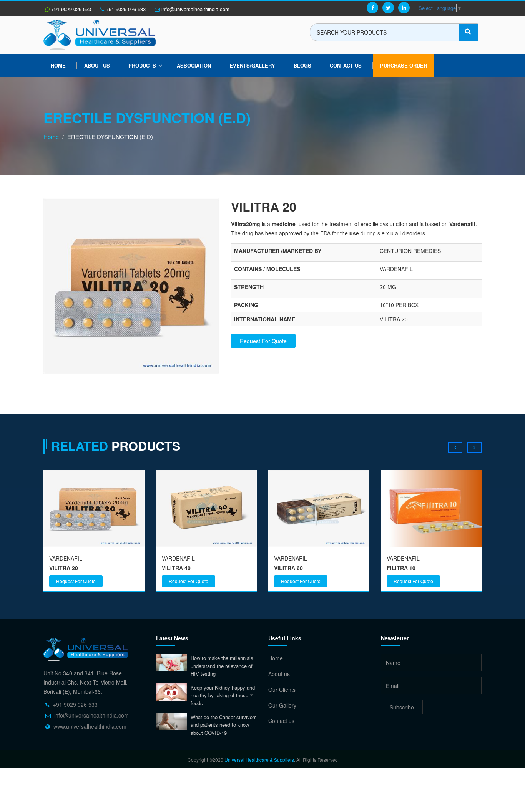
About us (97, 65)
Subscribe (402, 707)
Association (194, 65)
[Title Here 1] (131, 285)
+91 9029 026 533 (70, 9)
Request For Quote (263, 341)
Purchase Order (403, 65)
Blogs (302, 65)
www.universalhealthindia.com (89, 726)
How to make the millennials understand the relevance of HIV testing (222, 665)
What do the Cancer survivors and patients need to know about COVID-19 (224, 724)
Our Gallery (282, 705)
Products (142, 65)
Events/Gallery (252, 65)
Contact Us (346, 65)
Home (58, 65)
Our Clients (282, 689)
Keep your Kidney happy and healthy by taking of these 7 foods (223, 695)
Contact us (281, 720)
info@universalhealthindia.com (194, 9)
